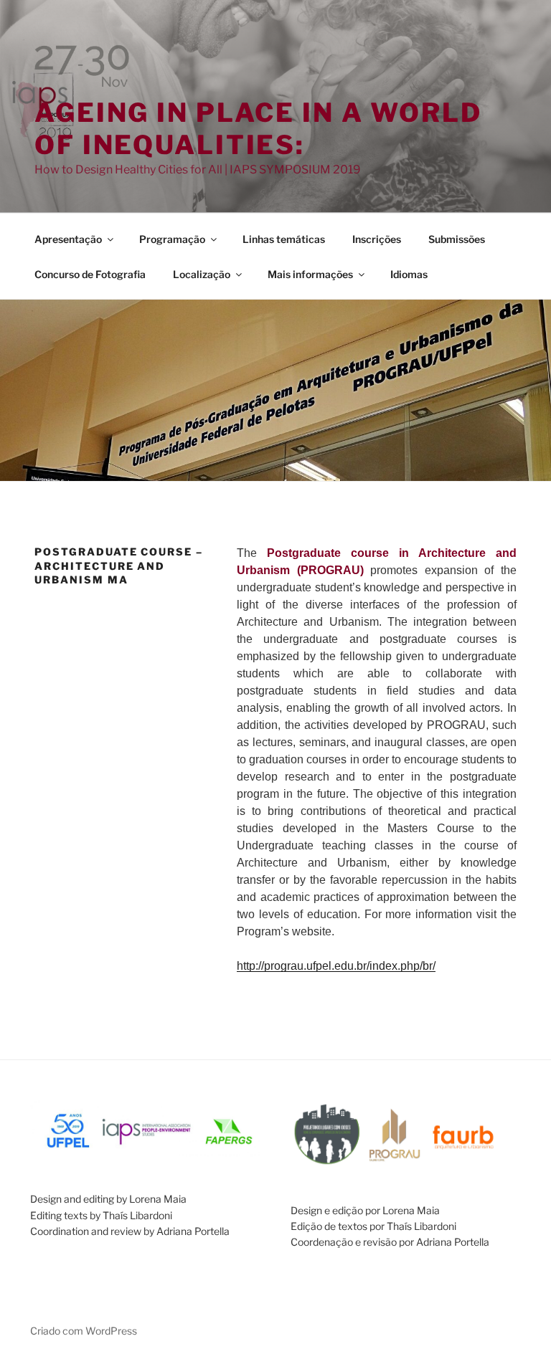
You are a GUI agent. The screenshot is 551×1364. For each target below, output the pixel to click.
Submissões (456, 239)
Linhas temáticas (283, 239)
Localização (201, 274)
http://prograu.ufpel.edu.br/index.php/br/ (336, 966)
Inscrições (376, 239)
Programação (172, 239)
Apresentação (68, 239)
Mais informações (310, 274)
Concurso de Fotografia (90, 274)
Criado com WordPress (83, 1331)
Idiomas (409, 274)
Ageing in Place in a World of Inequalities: (258, 129)
